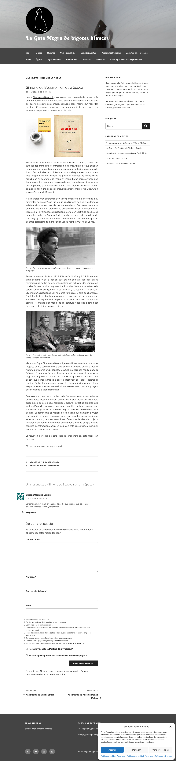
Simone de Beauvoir (43, 97)
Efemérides (71, 59)
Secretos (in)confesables (137, 53)
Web (28, 605)
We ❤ (28, 59)
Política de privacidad (60, 649)
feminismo (54, 466)
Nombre (31, 577)
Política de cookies (108, 756)
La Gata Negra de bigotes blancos (67, 38)
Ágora (39, 59)
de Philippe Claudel (123, 148)
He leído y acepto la (51, 649)
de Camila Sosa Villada (120, 163)
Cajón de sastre (54, 59)
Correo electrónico (36, 591)
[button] (170, 726)
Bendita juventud (88, 53)
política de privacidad (76, 643)
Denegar (136, 750)
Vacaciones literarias (111, 53)
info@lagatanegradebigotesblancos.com (51, 641)
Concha (47, 92)
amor (33, 466)
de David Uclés (126, 153)
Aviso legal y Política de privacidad (130, 756)
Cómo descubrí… (67, 53)
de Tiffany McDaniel (126, 143)
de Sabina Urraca (116, 158)
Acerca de (100, 59)
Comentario (33, 539)
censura (42, 466)
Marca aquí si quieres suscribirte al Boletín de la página (58, 655)
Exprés (39, 53)
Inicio (28, 53)
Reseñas (51, 53)
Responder (31, 512)
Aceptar (112, 750)
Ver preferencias (160, 750)
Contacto (86, 59)
